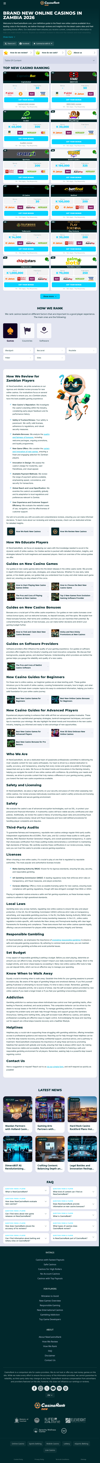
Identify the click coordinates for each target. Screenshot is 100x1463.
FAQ (50, 1357)
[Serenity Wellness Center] (44, 1436)
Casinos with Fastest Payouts (49, 1265)
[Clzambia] (52, 1426)
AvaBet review (26, 143)
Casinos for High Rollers (49, 1275)
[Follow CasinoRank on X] (46, 1394)
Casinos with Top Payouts (49, 1284)
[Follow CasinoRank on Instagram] (40, 1394)
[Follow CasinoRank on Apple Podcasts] (65, 1394)
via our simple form (55, 1067)
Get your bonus (26, 100)
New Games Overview (49, 1306)
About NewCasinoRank (49, 1343)
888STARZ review (74, 104)
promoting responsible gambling (66, 940)
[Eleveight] (75, 1426)
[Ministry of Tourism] (21, 1426)
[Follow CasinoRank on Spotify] (58, 1394)
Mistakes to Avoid (49, 1302)
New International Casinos (49, 1316)
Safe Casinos (49, 1270)
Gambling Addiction (49, 1320)
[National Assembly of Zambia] (36, 1426)
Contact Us (49, 1366)
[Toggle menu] (4, 3)
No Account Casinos (49, 1279)
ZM (48, 1401)
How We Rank (49, 1352)
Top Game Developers (49, 1325)
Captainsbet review (26, 104)
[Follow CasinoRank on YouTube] (52, 1394)
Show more (48, 296)
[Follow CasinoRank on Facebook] (33, 1394)
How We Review (49, 1347)
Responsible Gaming (49, 1311)
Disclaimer (49, 1361)
